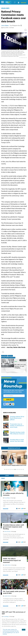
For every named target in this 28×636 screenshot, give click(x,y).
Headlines (5, 8)
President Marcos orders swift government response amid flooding (13, 527)
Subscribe (23, 2)
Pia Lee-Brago (7, 497)
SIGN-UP (8, 399)
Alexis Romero (7, 531)
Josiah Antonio (7, 565)
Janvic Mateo (5, 25)
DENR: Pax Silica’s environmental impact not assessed (12, 560)
